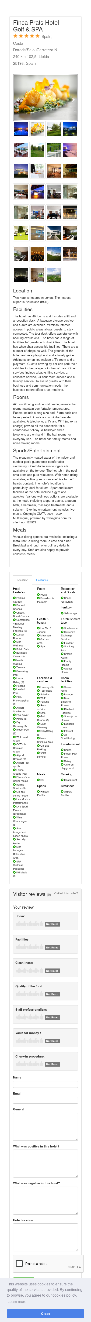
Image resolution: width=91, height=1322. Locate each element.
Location (22, 580)
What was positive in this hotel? (36, 1146)
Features (42, 580)
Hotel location (23, 1220)
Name (17, 1077)
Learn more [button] (16, 1302)
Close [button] (45, 1313)
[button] (18, 97)
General (18, 1109)
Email (17, 1093)
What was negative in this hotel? (36, 1183)
